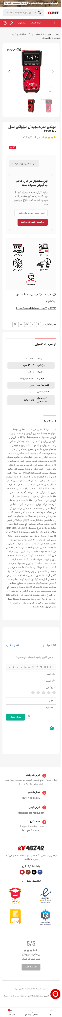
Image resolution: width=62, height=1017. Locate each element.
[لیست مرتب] (25, 667)
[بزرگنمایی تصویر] (50, 90)
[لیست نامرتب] (29, 667)
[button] (53, 71)
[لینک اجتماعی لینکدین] (20, 324)
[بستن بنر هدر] (4, 3)
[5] (33, 693)
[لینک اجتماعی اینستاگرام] (28, 872)
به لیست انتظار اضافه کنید (32, 222)
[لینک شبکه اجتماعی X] (32, 324)
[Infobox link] (31, 776)
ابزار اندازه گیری (38, 34)
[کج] (13, 667)
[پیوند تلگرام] (14, 324)
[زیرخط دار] (17, 667)
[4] (38, 693)
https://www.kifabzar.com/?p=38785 (36, 308)
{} (45, 667)
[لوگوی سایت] (54, 13)
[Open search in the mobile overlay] (23, 13)
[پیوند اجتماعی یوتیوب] (22, 872)
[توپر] (9, 667)
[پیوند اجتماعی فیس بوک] (38, 324)
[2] (48, 693)
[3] (43, 693)
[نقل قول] (33, 667)
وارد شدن (11, 645)
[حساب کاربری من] (11, 23)
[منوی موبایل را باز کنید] (58, 23)
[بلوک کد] (37, 667)
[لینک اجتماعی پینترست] (26, 324)
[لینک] (41, 667)
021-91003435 (31, 798)
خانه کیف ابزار (54, 34)
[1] (54, 693)
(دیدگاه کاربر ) (32, 137)
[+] (49, 667)
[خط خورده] (21, 667)
